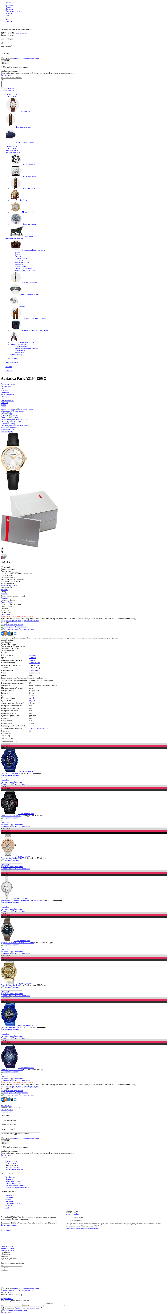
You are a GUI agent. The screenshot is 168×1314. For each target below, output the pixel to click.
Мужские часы (11, 94)
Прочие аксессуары (17, 354)
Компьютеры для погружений (26, 348)
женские (4, 590)
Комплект (5, 415)
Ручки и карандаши (29, 282)
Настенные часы (28, 164)
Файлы (3, 430)
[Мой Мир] (8, 633)
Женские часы (11, 96)
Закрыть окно (6, 75)
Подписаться (18, 625)
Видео (3, 432)
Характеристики (7, 419)
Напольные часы (28, 188)
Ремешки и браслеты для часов (34, 318)
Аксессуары (5, 421)
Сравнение (18, 782)
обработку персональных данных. (27, 58)
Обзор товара (6, 411)
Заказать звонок (21, 33)
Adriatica (4, 594)
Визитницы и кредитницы (25, 271)
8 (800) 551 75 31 (7, 1248)
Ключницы (19, 264)
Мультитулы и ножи (26, 342)
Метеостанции (28, 212)
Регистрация (10, 21)
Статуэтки (29, 236)
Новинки (9, 1179)
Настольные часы (29, 176)
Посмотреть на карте (9, 1225)
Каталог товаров (7, 88)
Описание (5, 417)
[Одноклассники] (5, 633)
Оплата (8, 7)
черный (32, 701)
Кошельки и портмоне (23, 268)
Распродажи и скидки (14, 1183)
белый (31, 698)
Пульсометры (20, 350)
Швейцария (5, 614)
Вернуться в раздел (8, 409)
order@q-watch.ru (72, 1214)
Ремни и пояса (20, 266)
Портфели (19, 254)
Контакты (9, 5)
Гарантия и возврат (13, 11)
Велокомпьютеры (21, 346)
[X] (12, 633)
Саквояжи (19, 256)
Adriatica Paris (6, 602)
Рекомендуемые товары (14, 1185)
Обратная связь (7, 1246)
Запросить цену (21, 1310)
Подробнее (5, 780)
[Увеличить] (14, 489)
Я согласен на (22, 58)
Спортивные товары (18, 344)
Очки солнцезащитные (30, 294)
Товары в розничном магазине (17, 1187)
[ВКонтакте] (2, 633)
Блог (7, 15)
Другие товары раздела (30, 621)
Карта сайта (70, 1228)
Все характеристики (9, 586)
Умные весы (19, 352)
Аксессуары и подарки (25, 142)
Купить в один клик (26, 1290)
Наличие (4, 427)
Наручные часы (27, 112)
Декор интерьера (29, 224)
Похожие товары (7, 425)
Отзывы (8, 13)
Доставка (9, 9)
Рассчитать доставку (27, 629)
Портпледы (19, 260)
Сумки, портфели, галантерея (33, 250)
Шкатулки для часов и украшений (35, 330)
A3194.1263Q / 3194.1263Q (39, 728)
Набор (3, 413)
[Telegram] (15, 633)
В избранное (6, 784)
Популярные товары (13, 1181)
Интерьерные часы (23, 127)
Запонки (22, 306)
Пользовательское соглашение (87, 1228)
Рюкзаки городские (22, 258)
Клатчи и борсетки (22, 262)
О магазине (9, 3)
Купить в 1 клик (7, 782)
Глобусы (23, 200)
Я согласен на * (22, 1288)
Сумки (17, 252)
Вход (7, 19)
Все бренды (10, 1177)
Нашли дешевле (21, 627)
